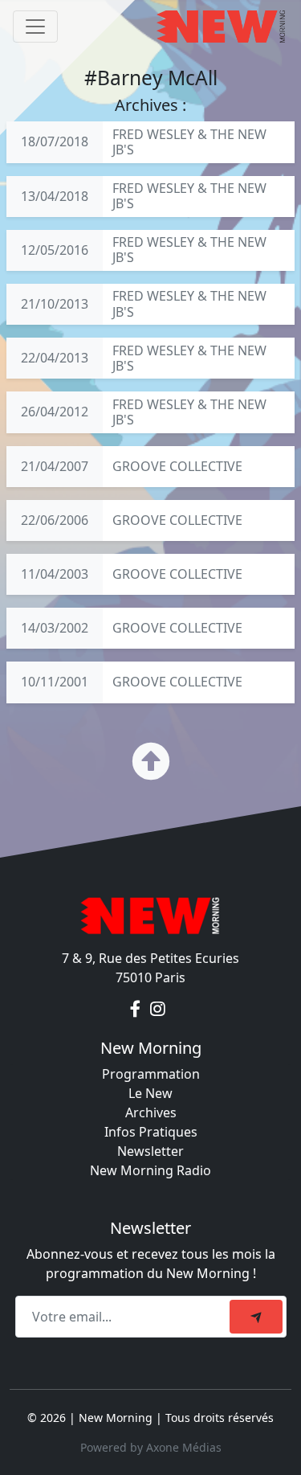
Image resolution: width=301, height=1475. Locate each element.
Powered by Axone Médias (151, 1447)
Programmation (151, 1074)
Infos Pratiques (150, 1132)
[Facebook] (137, 1009)
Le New (150, 1093)
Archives (151, 1112)
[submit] (256, 1317)
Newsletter (150, 1151)
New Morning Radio (150, 1170)
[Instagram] (157, 1009)
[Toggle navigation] (35, 26)
